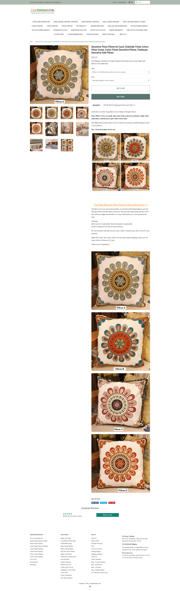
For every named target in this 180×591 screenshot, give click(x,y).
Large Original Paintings (90, 22)
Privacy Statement (96, 559)
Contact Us (94, 556)
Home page (33, 564)
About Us (123, 34)
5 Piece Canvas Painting (36, 556)
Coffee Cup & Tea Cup (98, 30)
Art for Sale (33, 559)
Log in (114, 2)
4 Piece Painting (52, 26)
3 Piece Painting (37, 26)
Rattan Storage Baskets (139, 26)
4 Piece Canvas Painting (36, 554)
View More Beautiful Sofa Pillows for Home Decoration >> (120, 204)
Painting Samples (96, 551)
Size (92, 77)
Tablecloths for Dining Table (137, 30)
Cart (132, 2)
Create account (122, 2)
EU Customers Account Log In (99, 572)
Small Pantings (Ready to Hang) (134, 22)
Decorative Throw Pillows (68, 551)
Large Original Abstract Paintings (66, 22)
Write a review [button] (107, 515)
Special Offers (95, 541)
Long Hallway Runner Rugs (117, 26)
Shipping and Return (96, 554)
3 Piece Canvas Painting (36, 551)
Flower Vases (59, 34)
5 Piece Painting (67, 26)
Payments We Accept (96, 543)
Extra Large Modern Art (41, 22)
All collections (34, 562)
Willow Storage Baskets (41, 30)
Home (31, 41)
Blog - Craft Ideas (96, 567)
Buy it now (120, 97)
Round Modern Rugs (66, 543)
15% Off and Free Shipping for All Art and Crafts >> (119, 105)
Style (93, 68)
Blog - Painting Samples (97, 570)
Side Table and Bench (66, 578)
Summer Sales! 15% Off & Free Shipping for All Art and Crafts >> (45, 2)
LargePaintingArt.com (95, 583)
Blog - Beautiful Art (96, 564)
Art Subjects (81, 26)
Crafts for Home (108, 34)
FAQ (92, 546)
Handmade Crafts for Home (68, 570)
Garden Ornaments (116, 30)
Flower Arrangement (75, 34)
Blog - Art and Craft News (98, 562)
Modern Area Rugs (97, 26)
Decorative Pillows (60, 30)
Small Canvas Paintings (111, 22)
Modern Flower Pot (66, 564)
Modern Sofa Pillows (79, 30)
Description (96, 105)
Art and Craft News (96, 549)
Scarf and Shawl (93, 34)
